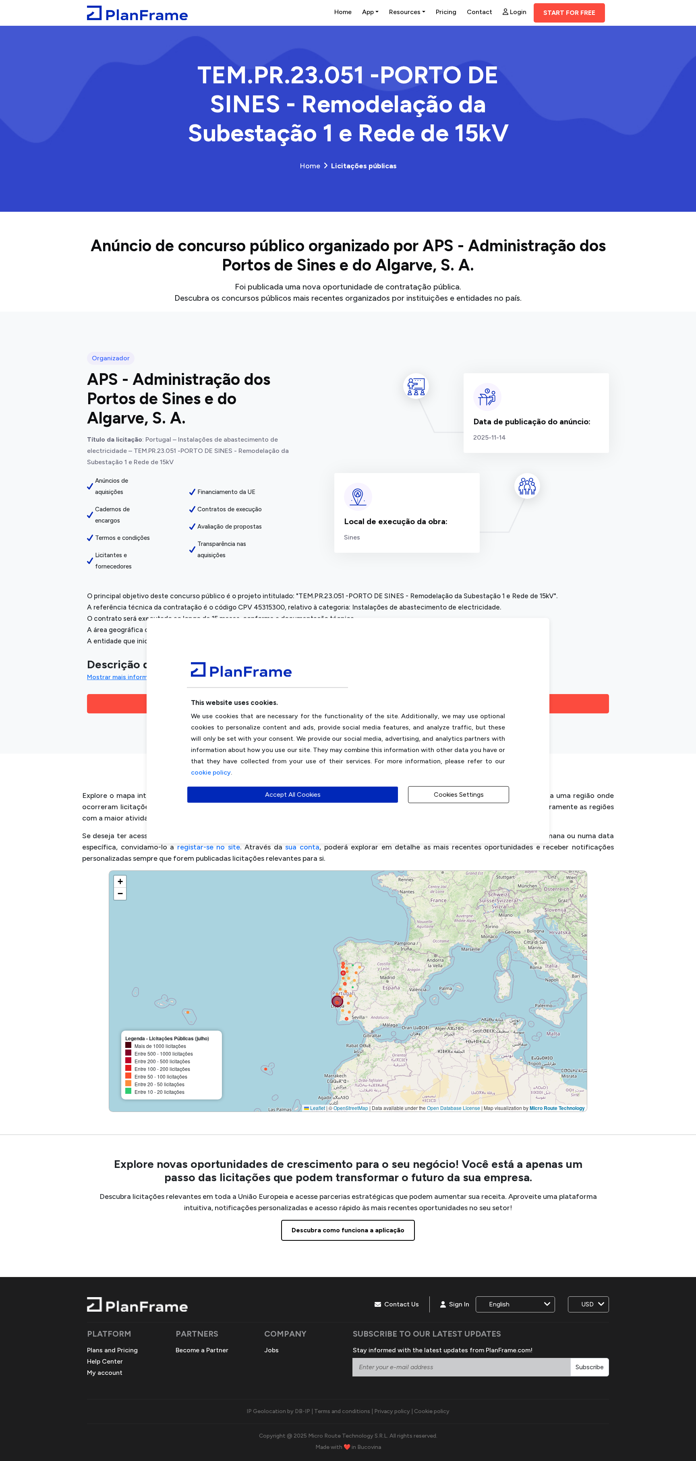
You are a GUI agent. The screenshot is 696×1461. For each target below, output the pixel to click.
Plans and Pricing (112, 1350)
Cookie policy (432, 1411)
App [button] (368, 12)
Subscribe (590, 1367)
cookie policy (211, 772)
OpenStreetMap (351, 1107)
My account (104, 1372)
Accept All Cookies (293, 794)
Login (517, 12)
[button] (120, 882)
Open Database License (453, 1107)
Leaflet (317, 1107)
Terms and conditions (342, 1411)
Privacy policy (392, 1411)
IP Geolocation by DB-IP (278, 1411)
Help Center (105, 1361)
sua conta (302, 847)
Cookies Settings (459, 794)
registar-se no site (208, 847)
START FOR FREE (569, 13)
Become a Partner (202, 1350)
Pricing (446, 12)
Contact (479, 12)
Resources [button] (404, 12)
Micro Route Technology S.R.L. (348, 1435)
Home (343, 12)
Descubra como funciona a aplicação (348, 1230)
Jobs (271, 1350)
